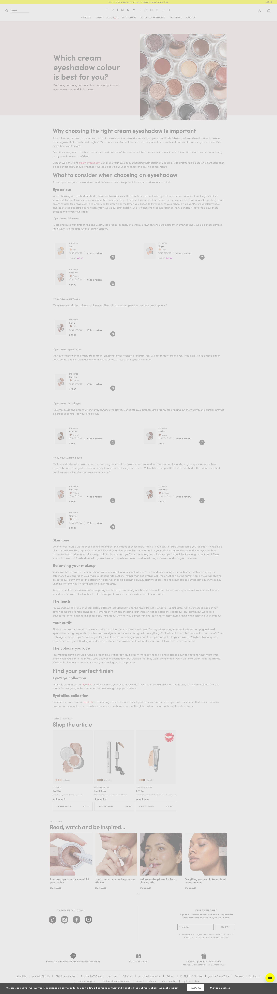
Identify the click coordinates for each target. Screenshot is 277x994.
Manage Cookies (220, 987)
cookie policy (170, 987)
